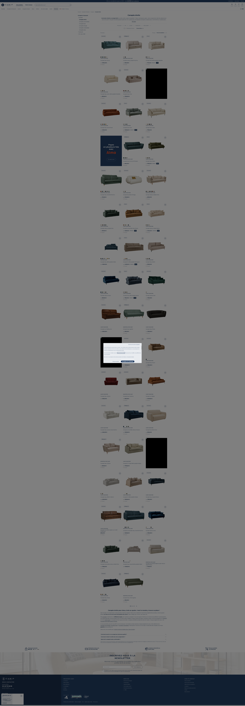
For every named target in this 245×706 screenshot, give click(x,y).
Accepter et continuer (127, 361)
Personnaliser (116, 361)
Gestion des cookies (121, 352)
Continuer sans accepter (134, 344)
